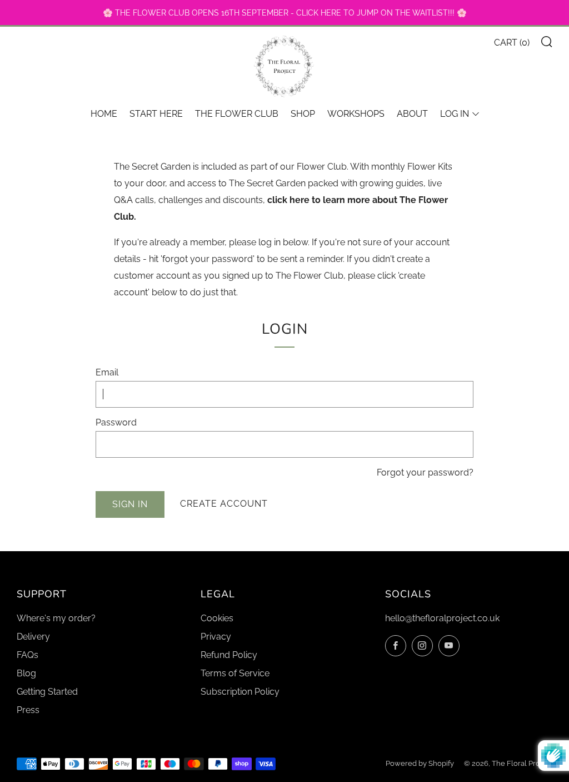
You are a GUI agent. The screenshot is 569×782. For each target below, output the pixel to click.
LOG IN (454, 113)
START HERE (156, 113)
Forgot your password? (425, 472)
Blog (26, 673)
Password (116, 422)
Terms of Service (235, 673)
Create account (224, 503)
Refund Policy (229, 655)
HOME (104, 113)
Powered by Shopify (420, 763)
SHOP (303, 113)
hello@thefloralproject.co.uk (442, 618)
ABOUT (412, 113)
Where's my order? (56, 618)
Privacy (216, 636)
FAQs (27, 655)
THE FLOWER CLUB (236, 113)
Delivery (33, 636)
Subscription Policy (240, 691)
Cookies (217, 618)
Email (107, 372)
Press (28, 710)
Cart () (512, 42)
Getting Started (47, 691)
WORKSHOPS (356, 113)
